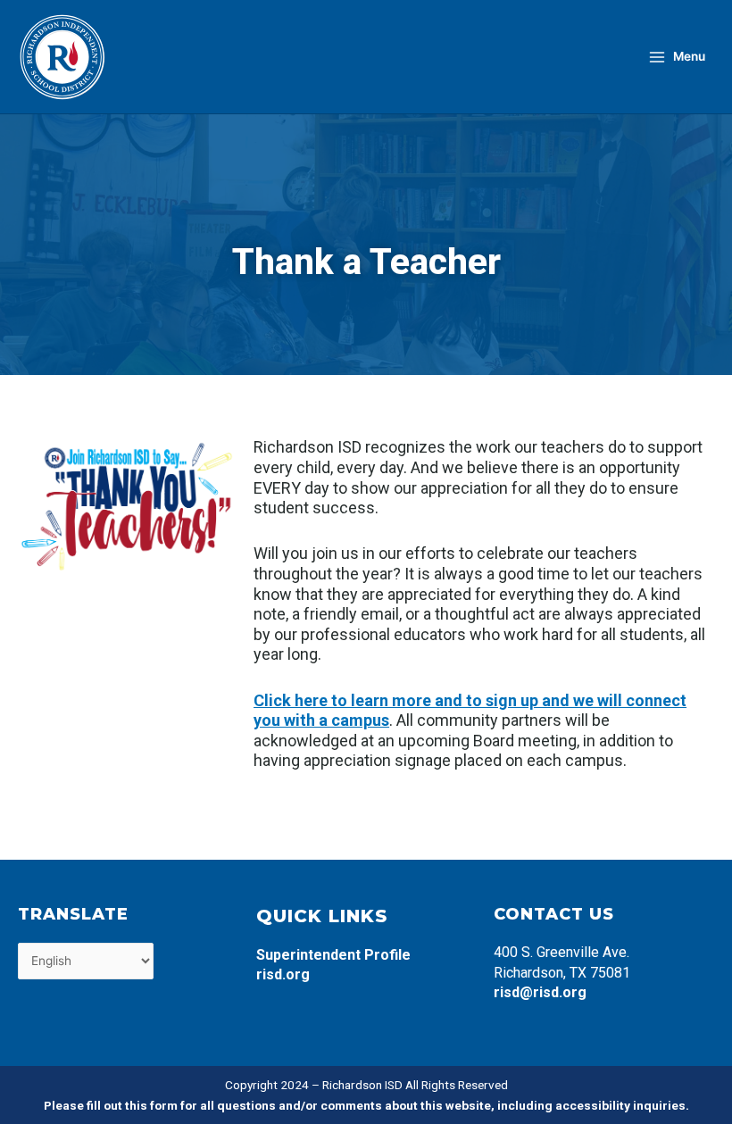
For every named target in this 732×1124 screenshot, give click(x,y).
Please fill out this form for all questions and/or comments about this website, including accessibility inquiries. (366, 1105)
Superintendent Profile (333, 954)
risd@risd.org (540, 992)
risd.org (283, 974)
